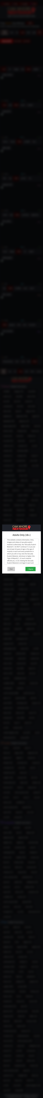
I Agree (30, 569)
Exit (11, 569)
